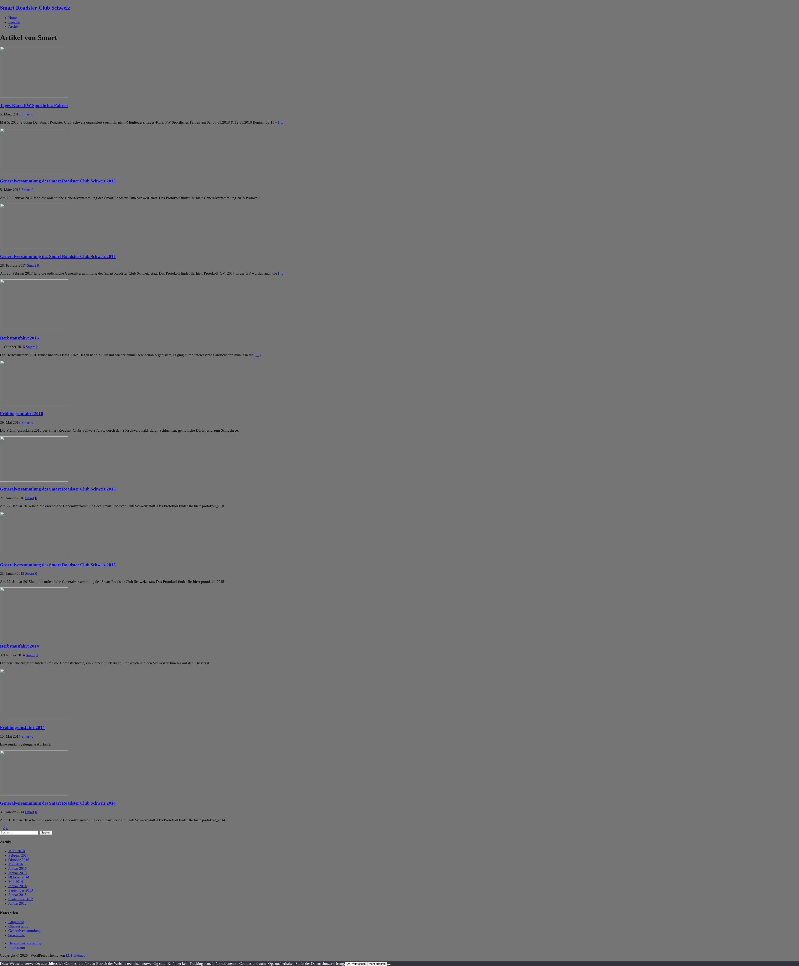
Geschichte (16, 935)
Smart (25, 114)
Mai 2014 (15, 881)
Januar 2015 (17, 873)
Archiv (13, 26)
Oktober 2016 (18, 860)
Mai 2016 (15, 864)
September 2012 (20, 899)
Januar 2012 (17, 903)
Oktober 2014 (18, 877)
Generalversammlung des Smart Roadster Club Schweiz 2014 (58, 803)
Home (12, 18)
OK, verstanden (356, 963)
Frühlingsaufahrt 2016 (21, 413)
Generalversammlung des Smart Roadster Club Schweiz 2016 (58, 489)
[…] (281, 122)
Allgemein (16, 922)
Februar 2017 (18, 855)
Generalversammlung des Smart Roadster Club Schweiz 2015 (58, 564)
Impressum (16, 947)
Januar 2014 (17, 886)
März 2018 (16, 851)
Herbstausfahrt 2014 (19, 646)
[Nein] (389, 964)
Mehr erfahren (377, 963)
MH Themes (75, 955)
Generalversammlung (24, 931)
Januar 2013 (17, 895)
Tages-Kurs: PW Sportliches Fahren (34, 105)
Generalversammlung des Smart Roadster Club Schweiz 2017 (58, 256)
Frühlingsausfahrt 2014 (22, 727)
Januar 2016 (17, 868)
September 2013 (20, 890)
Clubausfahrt (18, 926)
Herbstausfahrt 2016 (19, 338)
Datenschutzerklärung (24, 943)
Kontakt (14, 22)
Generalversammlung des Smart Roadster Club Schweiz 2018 (58, 181)
